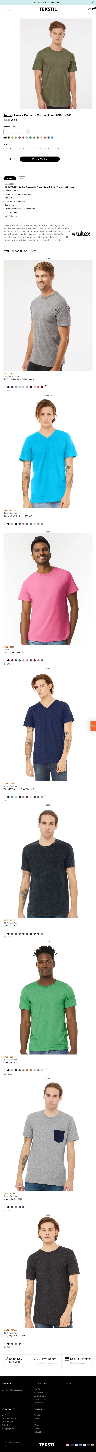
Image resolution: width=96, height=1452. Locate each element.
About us (37, 1415)
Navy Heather (34, 137)
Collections (38, 1403)
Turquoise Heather (52, 137)
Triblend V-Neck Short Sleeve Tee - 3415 (19, 789)
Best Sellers (39, 1393)
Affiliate (37, 1425)
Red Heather (45, 137)
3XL (58, 149)
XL (40, 149)
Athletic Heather (16, 137)
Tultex (8, 115)
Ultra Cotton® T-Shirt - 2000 (14, 652)
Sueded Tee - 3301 (10, 1062)
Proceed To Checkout (85, 17)
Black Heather (8, 137)
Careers (37, 1418)
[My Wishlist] (89, 10)
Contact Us (38, 1429)
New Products (39, 1389)
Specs (22, 178)
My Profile (6, 1415)
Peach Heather (41, 137)
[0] (93, 8)
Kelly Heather (30, 137)
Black (5, 137)
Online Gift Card (40, 1399)
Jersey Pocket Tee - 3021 (13, 1199)
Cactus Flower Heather (27, 137)
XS (7, 149)
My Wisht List (7, 1422)
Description (10, 178)
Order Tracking (8, 1425)
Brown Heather (19, 137)
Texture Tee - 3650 (11, 926)
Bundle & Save (40, 1396)
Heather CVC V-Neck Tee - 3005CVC (18, 516)
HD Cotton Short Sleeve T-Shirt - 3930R (19, 379)
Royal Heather (48, 137)
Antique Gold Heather (12, 137)
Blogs (36, 1422)
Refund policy (39, 1432)
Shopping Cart (8, 1429)
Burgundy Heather (23, 137)
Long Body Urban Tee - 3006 (15, 1336)
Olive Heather (38, 137)
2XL (49, 149)
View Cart (66, 17)
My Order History (9, 1418)
